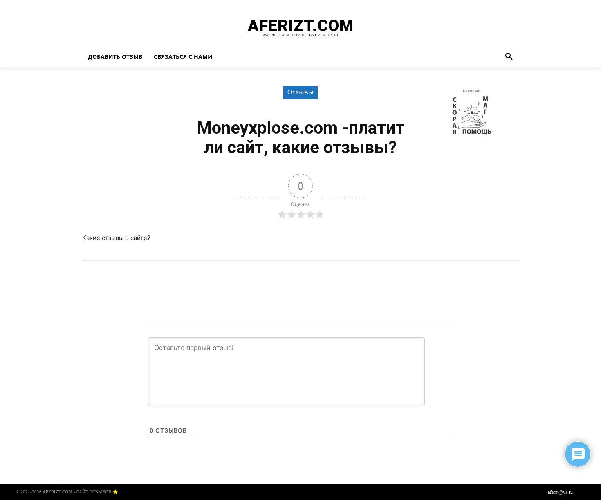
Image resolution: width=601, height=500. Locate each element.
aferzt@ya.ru (560, 492)
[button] (509, 57)
